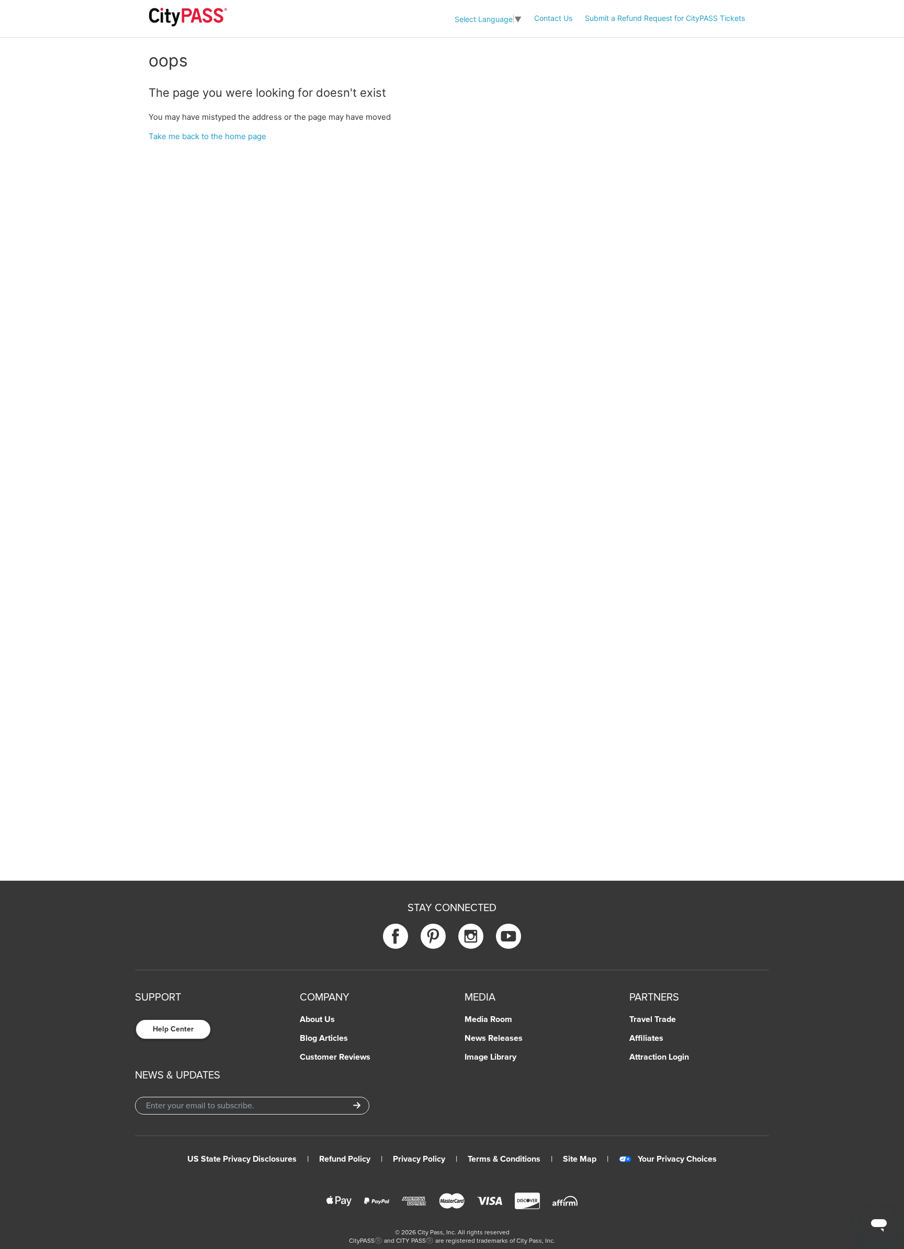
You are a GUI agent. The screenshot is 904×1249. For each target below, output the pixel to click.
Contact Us (553, 18)
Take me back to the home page (207, 136)
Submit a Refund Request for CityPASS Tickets (665, 18)
